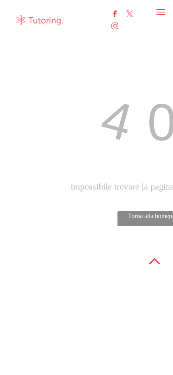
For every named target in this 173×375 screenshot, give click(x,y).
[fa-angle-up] (154, 268)
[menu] (161, 12)
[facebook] (115, 15)
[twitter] (130, 15)
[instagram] (115, 27)
